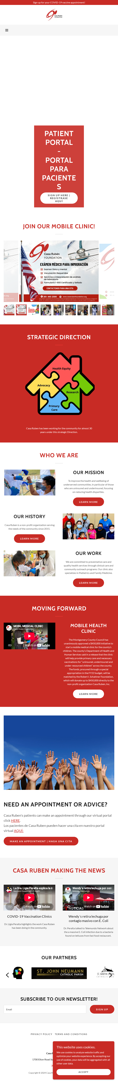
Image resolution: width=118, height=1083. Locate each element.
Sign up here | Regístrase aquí (59, 198)
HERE (15, 820)
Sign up (102, 1009)
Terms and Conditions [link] (71, 1034)
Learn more (88, 501)
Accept (83, 1072)
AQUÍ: (19, 830)
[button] (7, 30)
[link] (59, 15)
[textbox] (45, 1009)
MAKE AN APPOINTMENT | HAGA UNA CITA (41, 841)
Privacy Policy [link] (41, 1034)
